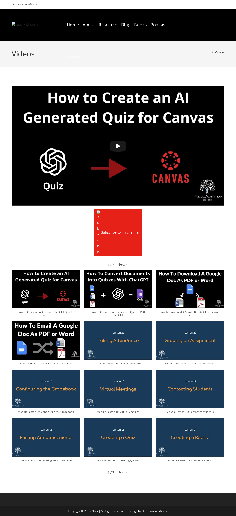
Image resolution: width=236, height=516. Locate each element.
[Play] (118, 146)
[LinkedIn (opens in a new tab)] (215, 24)
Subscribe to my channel (120, 232)
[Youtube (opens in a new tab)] (222, 24)
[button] (122, 264)
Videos (219, 52)
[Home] (209, 52)
